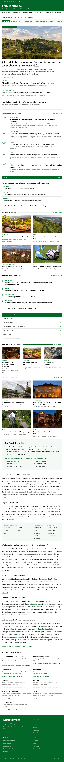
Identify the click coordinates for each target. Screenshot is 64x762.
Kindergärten (56, 663)
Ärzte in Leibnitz (32, 318)
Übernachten (7, 702)
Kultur (34, 724)
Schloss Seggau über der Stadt (13, 266)
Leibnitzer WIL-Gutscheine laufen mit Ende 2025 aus (24, 290)
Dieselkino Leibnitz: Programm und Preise (47, 433)
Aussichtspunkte (22, 698)
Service (23, 17)
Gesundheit (17, 13)
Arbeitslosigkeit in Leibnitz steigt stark (20, 296)
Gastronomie (48, 13)
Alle (59, 177)
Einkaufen (38, 13)
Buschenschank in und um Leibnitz (15, 237)
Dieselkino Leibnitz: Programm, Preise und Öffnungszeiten (28, 83)
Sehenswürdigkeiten (10, 691)
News (4, 13)
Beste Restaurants (7, 687)
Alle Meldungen (57, 114)
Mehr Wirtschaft (56, 276)
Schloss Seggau (6, 698)
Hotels (16, 17)
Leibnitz (15, 7)
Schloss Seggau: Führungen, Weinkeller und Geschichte (26, 92)
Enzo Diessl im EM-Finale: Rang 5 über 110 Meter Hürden (33, 154)
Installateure (26, 665)
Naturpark (55, 687)
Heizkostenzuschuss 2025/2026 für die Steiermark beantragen (28, 303)
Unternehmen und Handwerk (13, 656)
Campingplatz (16, 709)
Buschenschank (18, 687)
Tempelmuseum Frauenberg (13, 402)
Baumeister (18, 665)
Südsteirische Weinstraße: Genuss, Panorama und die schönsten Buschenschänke (32, 64)
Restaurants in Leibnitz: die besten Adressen (10, 364)
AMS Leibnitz (32, 334)
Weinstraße (43, 698)
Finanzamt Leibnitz (32, 330)
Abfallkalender (7, 746)
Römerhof (18, 634)
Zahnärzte (12, 676)
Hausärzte (19, 676)
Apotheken (5, 676)
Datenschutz (36, 749)
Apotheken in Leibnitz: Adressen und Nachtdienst (24, 102)
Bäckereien (40, 676)
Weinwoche (51, 698)
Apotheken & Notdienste (32, 322)
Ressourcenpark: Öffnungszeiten (32, 338)
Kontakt (35, 743)
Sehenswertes (7, 17)
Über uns (35, 740)
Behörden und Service (41, 656)
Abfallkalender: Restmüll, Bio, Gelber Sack (32, 326)
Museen (14, 698)
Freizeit (58, 13)
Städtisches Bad (38, 687)
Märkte (47, 676)
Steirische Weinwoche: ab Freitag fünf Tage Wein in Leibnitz (34, 133)
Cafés (25, 687)
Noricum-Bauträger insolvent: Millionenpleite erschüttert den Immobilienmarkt (28, 283)
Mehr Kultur (58, 377)
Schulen (5, 751)
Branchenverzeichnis (8, 665)
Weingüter (36, 698)
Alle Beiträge (57, 212)
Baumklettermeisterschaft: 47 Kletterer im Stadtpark (32, 144)
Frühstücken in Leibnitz (50, 363)
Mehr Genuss (58, 344)
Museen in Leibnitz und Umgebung (15, 432)
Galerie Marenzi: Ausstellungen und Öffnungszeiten (47, 403)
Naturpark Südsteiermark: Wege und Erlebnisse (47, 238)
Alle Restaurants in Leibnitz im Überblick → (18, 647)
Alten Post (54, 637)
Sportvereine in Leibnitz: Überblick (47, 266)
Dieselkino (52, 607)
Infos (30, 17)
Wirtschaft (36, 722)
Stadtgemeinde (37, 663)
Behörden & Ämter (8, 749)
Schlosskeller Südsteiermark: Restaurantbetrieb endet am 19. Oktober (32, 21)
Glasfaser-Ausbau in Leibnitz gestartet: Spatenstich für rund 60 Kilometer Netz (36, 166)
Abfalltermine (47, 663)
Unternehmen (28, 13)
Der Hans (27, 632)
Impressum (36, 746)
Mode (34, 676)
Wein (35, 691)
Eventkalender (25, 709)
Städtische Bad (35, 604)
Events (8, 13)
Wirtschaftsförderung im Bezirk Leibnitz (20, 309)
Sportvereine (47, 687)
